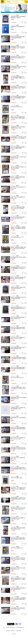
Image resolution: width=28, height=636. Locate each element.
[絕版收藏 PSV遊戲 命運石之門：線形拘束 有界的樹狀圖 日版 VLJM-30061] (5, 309)
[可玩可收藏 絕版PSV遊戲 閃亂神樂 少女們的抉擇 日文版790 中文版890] (5, 359)
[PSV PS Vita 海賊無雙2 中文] (5, 550)
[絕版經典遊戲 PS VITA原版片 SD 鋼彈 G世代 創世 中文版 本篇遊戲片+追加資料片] (5, 139)
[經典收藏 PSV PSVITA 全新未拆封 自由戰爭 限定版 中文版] (5, 129)
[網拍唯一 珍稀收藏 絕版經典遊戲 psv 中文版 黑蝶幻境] (5, 179)
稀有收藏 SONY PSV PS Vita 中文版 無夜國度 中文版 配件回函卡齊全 (18, 448)
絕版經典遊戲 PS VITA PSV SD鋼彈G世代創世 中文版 (18, 398)
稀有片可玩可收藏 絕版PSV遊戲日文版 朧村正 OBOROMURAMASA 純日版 (18, 428)
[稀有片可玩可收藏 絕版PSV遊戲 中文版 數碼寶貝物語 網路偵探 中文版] (5, 470)
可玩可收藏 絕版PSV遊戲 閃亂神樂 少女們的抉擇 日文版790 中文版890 (18, 358)
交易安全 (14, 633)
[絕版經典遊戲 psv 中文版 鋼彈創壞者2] (5, 419)
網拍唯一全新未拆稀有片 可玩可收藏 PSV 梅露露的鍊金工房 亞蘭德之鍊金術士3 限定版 (18, 578)
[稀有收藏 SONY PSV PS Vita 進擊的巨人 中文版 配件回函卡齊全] (5, 510)
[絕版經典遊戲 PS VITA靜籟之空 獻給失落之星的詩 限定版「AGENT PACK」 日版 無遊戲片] (5, 89)
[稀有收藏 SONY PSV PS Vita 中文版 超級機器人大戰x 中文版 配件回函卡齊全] (5, 48)
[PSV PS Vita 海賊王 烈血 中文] (5, 379)
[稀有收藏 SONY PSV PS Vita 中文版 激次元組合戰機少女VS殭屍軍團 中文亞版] (5, 560)
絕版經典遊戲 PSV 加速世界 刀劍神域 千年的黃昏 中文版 (18, 67)
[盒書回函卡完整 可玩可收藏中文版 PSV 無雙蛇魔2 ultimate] (5, 409)
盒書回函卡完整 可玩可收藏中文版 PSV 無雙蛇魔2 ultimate (18, 408)
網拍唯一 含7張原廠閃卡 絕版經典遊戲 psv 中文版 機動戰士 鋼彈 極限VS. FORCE (18, 227)
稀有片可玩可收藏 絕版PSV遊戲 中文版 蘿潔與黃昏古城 (18, 588)
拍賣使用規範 (18, 630)
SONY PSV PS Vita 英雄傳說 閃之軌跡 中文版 (18, 187)
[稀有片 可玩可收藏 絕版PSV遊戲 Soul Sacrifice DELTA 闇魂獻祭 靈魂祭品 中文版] (5, 209)
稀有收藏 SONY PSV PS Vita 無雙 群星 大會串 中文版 (18, 568)
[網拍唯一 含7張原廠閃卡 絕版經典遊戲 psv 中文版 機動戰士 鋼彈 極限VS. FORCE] (5, 229)
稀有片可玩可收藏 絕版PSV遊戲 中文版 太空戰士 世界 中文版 (18, 217)
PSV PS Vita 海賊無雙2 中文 (17, 548)
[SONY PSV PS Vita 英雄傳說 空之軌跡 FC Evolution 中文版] (5, 339)
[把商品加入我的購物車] (25, 22)
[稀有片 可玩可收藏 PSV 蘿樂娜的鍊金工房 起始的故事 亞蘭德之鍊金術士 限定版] (5, 600)
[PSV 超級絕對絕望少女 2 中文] (5, 239)
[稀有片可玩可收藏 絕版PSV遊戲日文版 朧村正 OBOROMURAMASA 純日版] (5, 429)
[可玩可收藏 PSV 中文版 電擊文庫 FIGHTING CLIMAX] (5, 520)
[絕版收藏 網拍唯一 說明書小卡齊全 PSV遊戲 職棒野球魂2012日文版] (5, 500)
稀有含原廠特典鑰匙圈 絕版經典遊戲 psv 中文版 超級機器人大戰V (18, 97)
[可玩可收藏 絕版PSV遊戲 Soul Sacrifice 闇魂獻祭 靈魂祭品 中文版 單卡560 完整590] (5, 79)
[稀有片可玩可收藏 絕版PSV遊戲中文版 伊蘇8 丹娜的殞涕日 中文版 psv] (5, 329)
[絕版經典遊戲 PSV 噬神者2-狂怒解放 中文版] (5, 259)
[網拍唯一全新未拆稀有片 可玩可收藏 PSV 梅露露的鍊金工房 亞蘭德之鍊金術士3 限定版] (5, 580)
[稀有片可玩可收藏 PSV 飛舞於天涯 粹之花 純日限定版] (5, 169)
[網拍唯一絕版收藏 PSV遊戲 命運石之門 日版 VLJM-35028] (5, 289)
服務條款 (8, 630)
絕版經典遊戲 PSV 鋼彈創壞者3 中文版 (18, 27)
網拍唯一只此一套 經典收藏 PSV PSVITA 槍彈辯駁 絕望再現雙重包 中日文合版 (18, 117)
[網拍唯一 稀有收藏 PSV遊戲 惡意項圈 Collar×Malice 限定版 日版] (5, 279)
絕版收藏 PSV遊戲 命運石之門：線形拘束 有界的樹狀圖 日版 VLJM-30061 (18, 308)
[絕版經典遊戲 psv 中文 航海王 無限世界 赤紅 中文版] (5, 159)
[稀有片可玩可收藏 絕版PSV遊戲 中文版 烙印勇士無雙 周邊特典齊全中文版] (5, 369)
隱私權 (12, 630)
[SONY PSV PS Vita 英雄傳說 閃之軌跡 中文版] (5, 189)
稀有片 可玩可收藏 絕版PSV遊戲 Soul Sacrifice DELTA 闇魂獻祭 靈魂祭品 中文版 (18, 207)
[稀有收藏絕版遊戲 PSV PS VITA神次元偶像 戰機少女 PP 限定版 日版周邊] (5, 269)
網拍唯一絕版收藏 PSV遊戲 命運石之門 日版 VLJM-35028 (18, 288)
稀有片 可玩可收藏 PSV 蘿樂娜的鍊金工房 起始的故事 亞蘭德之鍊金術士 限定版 (18, 598)
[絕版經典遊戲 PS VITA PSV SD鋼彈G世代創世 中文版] (5, 399)
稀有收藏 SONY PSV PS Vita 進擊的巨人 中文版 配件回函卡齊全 (18, 508)
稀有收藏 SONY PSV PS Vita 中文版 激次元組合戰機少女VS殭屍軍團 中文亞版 (18, 558)
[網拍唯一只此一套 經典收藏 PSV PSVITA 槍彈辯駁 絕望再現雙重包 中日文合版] (5, 119)
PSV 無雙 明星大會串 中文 (16, 106)
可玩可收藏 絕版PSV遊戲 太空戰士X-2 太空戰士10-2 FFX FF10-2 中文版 (18, 388)
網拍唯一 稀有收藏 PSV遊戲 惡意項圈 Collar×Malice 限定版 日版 (18, 278)
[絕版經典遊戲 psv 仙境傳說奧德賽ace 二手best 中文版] (5, 610)
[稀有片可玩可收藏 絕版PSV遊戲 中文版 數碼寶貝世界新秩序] (5, 38)
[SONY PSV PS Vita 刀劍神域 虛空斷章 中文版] (5, 460)
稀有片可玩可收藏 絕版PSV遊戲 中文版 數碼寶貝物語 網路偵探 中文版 (18, 468)
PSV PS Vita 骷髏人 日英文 (16, 477)
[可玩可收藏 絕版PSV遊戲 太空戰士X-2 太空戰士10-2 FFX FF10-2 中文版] (5, 389)
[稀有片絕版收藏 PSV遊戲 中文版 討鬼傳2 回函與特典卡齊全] (5, 349)
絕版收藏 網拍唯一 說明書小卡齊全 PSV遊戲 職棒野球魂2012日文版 (18, 498)
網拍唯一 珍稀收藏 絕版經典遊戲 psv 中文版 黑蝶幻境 (18, 177)
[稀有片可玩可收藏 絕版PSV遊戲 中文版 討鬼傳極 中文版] (5, 319)
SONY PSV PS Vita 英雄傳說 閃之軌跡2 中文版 (18, 197)
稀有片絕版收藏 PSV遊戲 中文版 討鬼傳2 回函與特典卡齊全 (18, 348)
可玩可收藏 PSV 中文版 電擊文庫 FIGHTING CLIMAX (18, 518)
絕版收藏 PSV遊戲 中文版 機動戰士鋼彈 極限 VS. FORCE (18, 17)
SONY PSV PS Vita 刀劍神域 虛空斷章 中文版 (18, 458)
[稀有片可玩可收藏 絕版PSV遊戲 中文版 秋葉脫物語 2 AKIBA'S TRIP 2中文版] (5, 540)
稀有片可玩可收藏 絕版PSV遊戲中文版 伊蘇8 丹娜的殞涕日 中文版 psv (18, 328)
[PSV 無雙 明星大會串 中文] (5, 109)
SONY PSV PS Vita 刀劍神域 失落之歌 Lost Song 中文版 (18, 438)
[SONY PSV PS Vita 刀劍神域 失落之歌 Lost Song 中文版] (5, 439)
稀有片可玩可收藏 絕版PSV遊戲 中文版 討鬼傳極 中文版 (18, 318)
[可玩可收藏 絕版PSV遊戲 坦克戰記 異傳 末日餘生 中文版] (5, 530)
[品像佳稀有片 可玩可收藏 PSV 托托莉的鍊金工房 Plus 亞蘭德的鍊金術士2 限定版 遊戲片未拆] (5, 490)
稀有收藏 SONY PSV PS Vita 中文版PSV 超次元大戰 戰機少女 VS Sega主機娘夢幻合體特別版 (18, 57)
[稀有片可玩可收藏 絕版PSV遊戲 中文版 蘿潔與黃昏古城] (5, 590)
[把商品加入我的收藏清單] (22, 22)
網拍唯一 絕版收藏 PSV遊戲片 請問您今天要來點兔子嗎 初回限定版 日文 (18, 247)
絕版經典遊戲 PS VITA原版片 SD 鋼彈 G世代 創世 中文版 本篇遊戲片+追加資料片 (18, 137)
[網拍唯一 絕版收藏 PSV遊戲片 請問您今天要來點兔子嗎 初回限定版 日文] (5, 249)
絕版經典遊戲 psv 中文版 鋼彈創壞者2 (18, 418)
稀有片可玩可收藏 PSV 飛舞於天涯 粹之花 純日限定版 (18, 167)
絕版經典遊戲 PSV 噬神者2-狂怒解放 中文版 (18, 257)
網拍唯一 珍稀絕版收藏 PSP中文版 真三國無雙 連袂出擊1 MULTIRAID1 (18, 298)
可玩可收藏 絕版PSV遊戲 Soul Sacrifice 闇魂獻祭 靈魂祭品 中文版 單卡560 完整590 (18, 77)
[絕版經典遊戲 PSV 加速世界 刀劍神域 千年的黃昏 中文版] (5, 68)
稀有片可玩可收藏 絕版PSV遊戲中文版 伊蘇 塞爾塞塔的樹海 (18, 147)
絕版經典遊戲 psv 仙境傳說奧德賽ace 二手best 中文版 (18, 608)
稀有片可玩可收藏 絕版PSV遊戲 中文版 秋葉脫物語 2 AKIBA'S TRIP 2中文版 (18, 538)
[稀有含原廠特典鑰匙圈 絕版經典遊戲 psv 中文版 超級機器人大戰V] (5, 99)
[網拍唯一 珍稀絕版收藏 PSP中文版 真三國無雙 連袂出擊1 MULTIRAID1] (5, 299)
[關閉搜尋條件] (13, 1)
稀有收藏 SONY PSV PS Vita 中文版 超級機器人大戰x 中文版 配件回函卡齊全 (18, 47)
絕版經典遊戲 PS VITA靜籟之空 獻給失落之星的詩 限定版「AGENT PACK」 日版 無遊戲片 (18, 87)
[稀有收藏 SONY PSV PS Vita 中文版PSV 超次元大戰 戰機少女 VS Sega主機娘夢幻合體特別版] (5, 58)
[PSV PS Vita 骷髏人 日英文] (5, 480)
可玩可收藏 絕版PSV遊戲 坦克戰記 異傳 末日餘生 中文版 (18, 528)
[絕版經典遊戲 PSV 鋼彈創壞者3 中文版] (5, 28)
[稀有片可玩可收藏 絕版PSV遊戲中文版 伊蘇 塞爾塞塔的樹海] (5, 149)
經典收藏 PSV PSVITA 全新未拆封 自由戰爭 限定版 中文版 (18, 127)
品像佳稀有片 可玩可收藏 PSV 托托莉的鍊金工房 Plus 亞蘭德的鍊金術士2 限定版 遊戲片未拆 (18, 488)
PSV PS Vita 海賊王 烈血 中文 (17, 377)
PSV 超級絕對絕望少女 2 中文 (17, 237)
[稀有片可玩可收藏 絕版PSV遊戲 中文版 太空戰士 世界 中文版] (5, 219)
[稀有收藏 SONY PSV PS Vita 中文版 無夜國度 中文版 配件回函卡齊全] (5, 449)
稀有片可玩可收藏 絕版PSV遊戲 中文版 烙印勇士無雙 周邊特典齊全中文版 (18, 368)
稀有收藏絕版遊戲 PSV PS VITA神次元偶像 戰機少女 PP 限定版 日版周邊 (18, 268)
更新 (23, 627)
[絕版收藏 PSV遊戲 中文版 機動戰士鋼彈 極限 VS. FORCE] (5, 18)
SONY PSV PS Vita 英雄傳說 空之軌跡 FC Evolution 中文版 (18, 338)
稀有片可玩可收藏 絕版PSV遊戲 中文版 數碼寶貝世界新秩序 (18, 37)
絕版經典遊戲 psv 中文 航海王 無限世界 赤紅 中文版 (18, 157)
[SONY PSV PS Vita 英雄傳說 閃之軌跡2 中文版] (5, 199)
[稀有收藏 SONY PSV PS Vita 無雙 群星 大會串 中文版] (5, 570)
